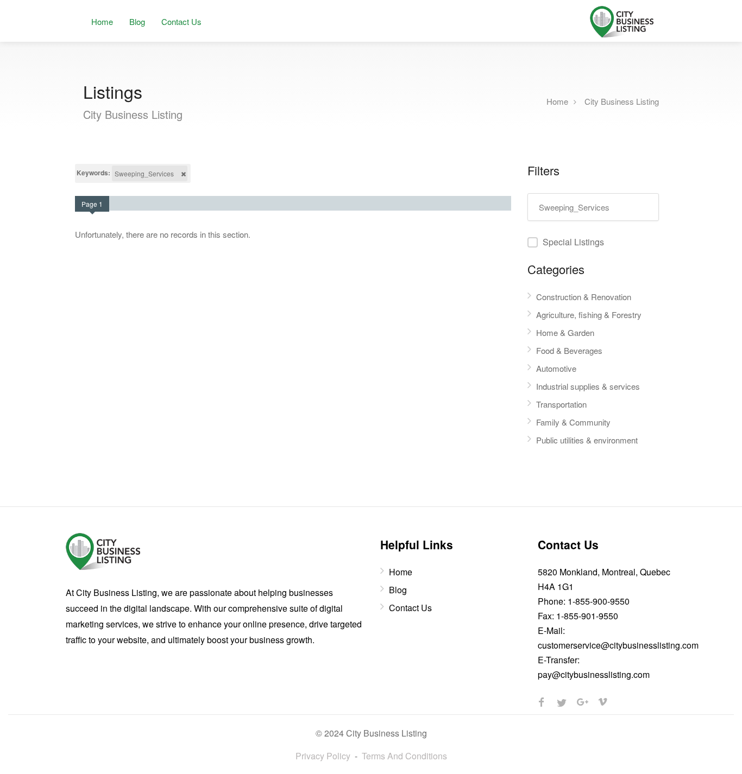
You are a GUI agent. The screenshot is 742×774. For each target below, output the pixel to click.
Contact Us (181, 21)
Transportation (561, 404)
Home (102, 21)
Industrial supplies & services (588, 386)
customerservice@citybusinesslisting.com (618, 645)
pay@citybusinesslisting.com (594, 674)
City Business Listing (621, 100)
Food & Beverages (569, 350)
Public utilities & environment (587, 440)
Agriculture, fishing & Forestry (589, 314)
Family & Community (573, 422)
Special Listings (573, 242)
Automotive (556, 368)
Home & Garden (565, 332)
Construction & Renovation (583, 296)
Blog (137, 21)
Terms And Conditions (404, 756)
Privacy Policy (322, 756)
